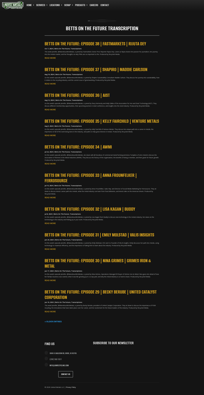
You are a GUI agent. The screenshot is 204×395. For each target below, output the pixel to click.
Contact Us (65, 374)
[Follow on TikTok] (186, 4)
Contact (105, 5)
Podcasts (80, 5)
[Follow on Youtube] (176, 4)
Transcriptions (76, 49)
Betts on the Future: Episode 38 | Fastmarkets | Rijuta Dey (95, 43)
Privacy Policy (71, 387)
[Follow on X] (160, 4)
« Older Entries (53, 321)
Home (29, 5)
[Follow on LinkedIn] (171, 4)
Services (40, 5)
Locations (55, 5)
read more (50, 58)
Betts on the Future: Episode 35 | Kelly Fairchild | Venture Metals (102, 121)
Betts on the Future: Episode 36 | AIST (77, 95)
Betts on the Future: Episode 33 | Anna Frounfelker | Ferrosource (91, 178)
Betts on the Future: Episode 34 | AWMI (78, 147)
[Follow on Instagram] (165, 4)
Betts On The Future (62, 49)
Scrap (67, 5)
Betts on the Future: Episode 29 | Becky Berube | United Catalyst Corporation (101, 294)
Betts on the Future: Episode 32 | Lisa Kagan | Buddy (90, 209)
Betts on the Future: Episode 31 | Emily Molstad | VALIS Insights (99, 235)
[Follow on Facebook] (155, 4)
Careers (94, 5)
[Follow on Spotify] (181, 4)
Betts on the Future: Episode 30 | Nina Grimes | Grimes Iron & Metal (98, 263)
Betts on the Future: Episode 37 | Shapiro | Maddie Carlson (96, 69)
